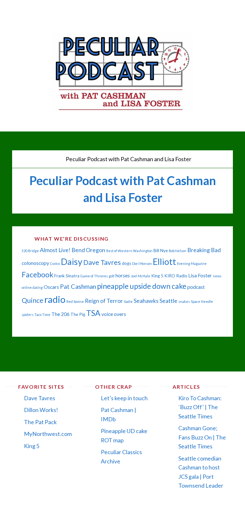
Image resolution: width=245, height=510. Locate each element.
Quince (32, 300)
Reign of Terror (104, 300)
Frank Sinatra (66, 275)
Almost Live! (55, 250)
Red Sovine (75, 301)
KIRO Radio (175, 275)
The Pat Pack (40, 421)
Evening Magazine (192, 263)
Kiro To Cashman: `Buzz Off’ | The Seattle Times (199, 407)
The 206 (60, 314)
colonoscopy (35, 263)
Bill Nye (160, 250)
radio (54, 299)
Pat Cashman (78, 286)
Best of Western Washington (129, 251)
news (217, 276)
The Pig (78, 314)
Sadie (128, 301)
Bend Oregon (88, 250)
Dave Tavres (102, 262)
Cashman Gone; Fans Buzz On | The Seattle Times (202, 437)
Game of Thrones (94, 276)
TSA (93, 313)
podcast (196, 287)
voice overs (113, 314)
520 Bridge (30, 251)
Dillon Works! (41, 409)
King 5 (157, 275)
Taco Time (42, 314)
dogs (126, 263)
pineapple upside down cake (141, 285)
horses (122, 275)
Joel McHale (140, 276)
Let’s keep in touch (124, 397)
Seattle (168, 300)
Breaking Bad (204, 250)
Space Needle (202, 301)
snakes (184, 301)
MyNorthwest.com (48, 433)
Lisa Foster (200, 275)
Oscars (51, 287)
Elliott (164, 261)
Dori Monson (142, 263)
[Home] (56, 158)
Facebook (37, 274)
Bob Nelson (177, 251)
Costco (55, 263)
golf (112, 276)
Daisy (71, 261)
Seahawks (146, 300)
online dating (32, 287)
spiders (27, 314)
